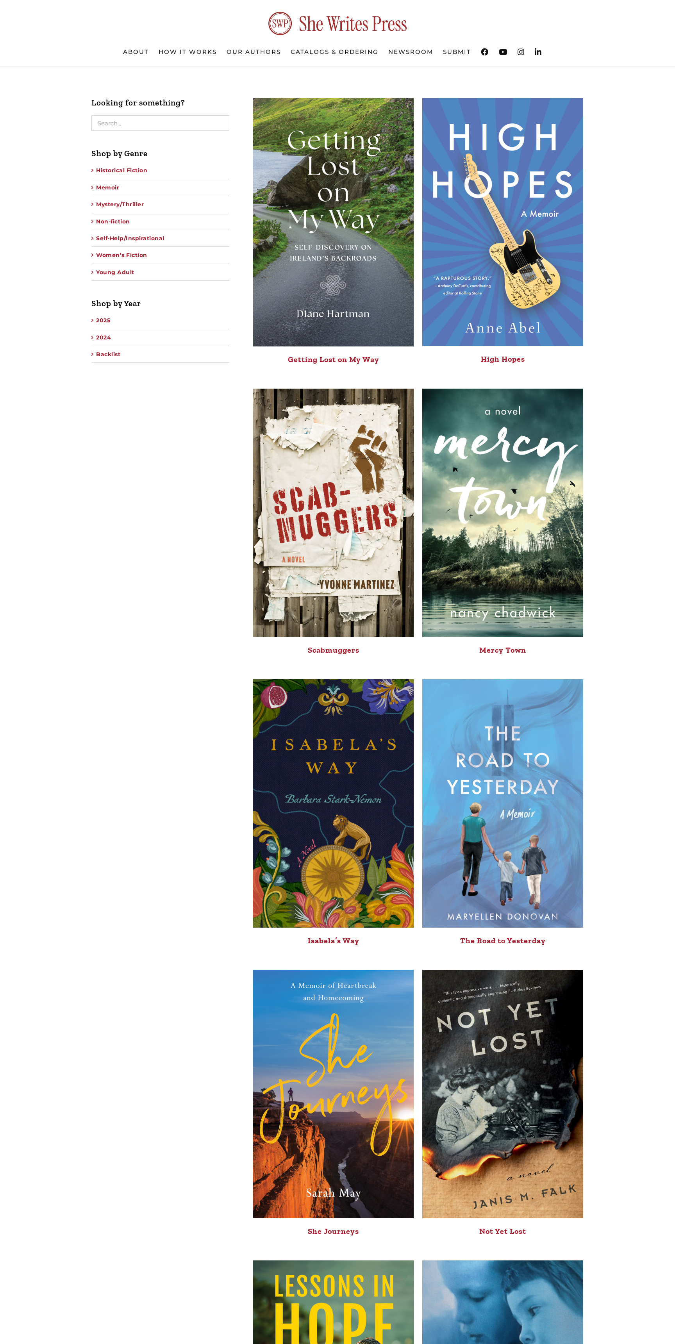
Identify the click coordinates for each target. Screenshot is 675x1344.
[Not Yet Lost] (502, 1094)
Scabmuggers (333, 650)
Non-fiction (113, 221)
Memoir (107, 187)
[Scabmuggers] (333, 513)
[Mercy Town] (502, 513)
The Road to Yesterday (503, 940)
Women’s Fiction (121, 255)
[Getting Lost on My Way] (333, 222)
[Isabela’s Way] (333, 803)
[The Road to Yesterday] (502, 803)
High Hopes (503, 359)
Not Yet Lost (502, 1231)
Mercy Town (502, 650)
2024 (103, 337)
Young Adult (115, 272)
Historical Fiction (121, 170)
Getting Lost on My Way (333, 359)
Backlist (108, 354)
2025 (103, 320)
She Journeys (333, 1231)
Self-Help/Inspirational (130, 238)
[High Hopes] (502, 222)
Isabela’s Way (333, 940)
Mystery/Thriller (120, 204)
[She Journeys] (333, 1094)
